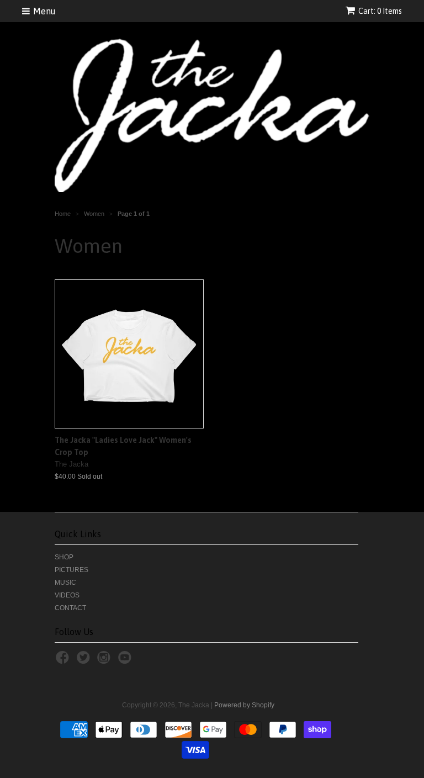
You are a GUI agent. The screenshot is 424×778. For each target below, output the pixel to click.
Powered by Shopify (244, 705)
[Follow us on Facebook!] (64, 661)
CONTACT (70, 608)
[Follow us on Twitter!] (85, 661)
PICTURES (71, 570)
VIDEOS (67, 595)
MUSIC (65, 582)
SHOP (64, 557)
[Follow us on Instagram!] (105, 661)
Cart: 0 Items (380, 11)
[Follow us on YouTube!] (126, 661)
